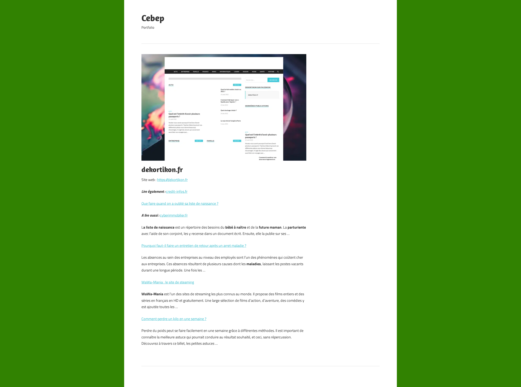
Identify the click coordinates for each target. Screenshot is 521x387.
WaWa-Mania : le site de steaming (167, 282)
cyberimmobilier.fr (174, 215)
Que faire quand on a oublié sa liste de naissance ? (179, 203)
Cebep (152, 17)
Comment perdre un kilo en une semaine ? (173, 319)
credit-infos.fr (176, 191)
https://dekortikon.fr (172, 179)
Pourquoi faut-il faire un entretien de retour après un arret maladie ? (193, 245)
